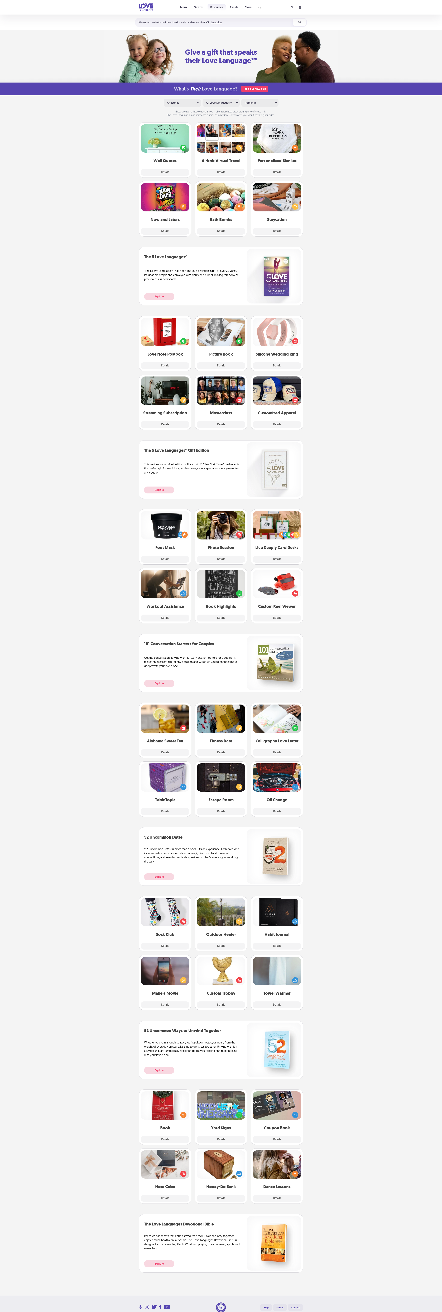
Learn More (216, 22)
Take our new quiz (254, 89)
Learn (183, 7)
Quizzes (198, 7)
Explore (159, 296)
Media (279, 1307)
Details (165, 172)
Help (266, 1307)
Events (234, 7)
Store (248, 7)
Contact (295, 1307)
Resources (216, 7)
